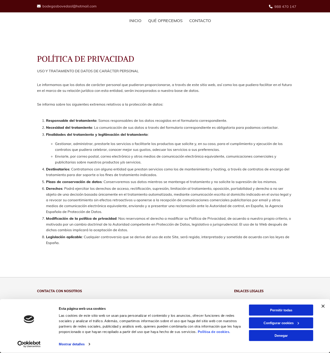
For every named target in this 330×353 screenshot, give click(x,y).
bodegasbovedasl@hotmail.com (69, 6)
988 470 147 (285, 6)
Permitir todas (281, 310)
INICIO (135, 20)
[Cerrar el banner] (323, 306)
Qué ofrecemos (165, 20)
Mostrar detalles (72, 344)
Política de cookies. (214, 332)
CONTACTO (200, 20)
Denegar (281, 335)
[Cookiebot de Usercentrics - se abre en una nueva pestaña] (29, 344)
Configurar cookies (279, 323)
